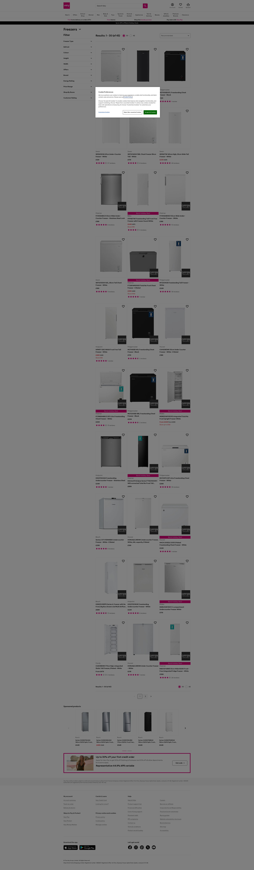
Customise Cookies (104, 112)
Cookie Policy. (128, 97)
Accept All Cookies (150, 112)
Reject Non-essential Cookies (132, 112)
